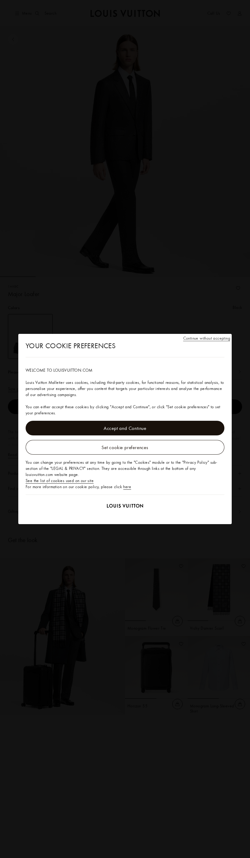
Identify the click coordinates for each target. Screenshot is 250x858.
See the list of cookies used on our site (60, 480)
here (127, 486)
